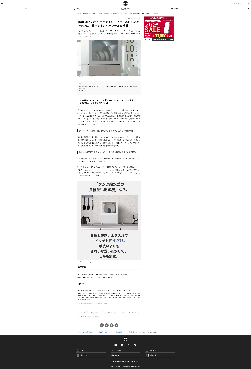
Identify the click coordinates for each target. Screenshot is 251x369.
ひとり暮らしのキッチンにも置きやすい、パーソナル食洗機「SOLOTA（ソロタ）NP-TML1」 (108, 86)
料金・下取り (174, 9)
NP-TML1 (99, 312)
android (223, 9)
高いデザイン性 (84, 316)
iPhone (27, 9)
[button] (248, 9)
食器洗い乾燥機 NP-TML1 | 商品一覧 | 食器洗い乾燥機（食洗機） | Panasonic (104, 290)
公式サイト (82, 90)
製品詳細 (82, 88)
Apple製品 (76, 9)
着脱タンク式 (110, 312)
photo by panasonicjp (87, 77)
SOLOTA (82, 312)
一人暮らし (96, 316)
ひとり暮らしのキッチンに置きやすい (128, 312)
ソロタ (91, 312)
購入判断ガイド (125, 9)
